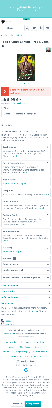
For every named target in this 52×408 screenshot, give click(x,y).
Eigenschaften (9, 179)
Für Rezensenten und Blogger (35, 342)
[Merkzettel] (34, 28)
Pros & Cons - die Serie (14, 163)
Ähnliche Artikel (10, 264)
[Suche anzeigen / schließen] (27, 28)
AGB (26, 356)
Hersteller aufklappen (13, 251)
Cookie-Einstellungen (11, 342)
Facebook (9, 321)
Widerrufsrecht (41, 351)
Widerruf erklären (26, 361)
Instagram (9, 324)
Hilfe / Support (25, 347)
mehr (15, 156)
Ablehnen (17, 403)
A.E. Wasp (7, 247)
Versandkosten (9, 333)
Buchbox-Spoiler (11, 215)
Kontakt (38, 347)
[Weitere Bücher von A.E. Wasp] (48, 50)
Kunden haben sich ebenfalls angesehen (22, 277)
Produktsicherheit (11, 231)
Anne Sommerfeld (11, 201)
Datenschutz (16, 356)
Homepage (33, 311)
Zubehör (9, 258)
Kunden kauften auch (13, 270)
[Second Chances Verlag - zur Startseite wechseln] (6, 21)
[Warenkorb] (47, 28)
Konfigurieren (32, 403)
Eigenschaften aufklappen (15, 183)
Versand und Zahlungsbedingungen (17, 351)
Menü (10, 27)
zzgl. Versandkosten (17, 103)
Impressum (36, 356)
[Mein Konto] (41, 28)
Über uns (12, 347)
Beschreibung (9, 147)
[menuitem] (7, 28)
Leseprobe (8, 190)
